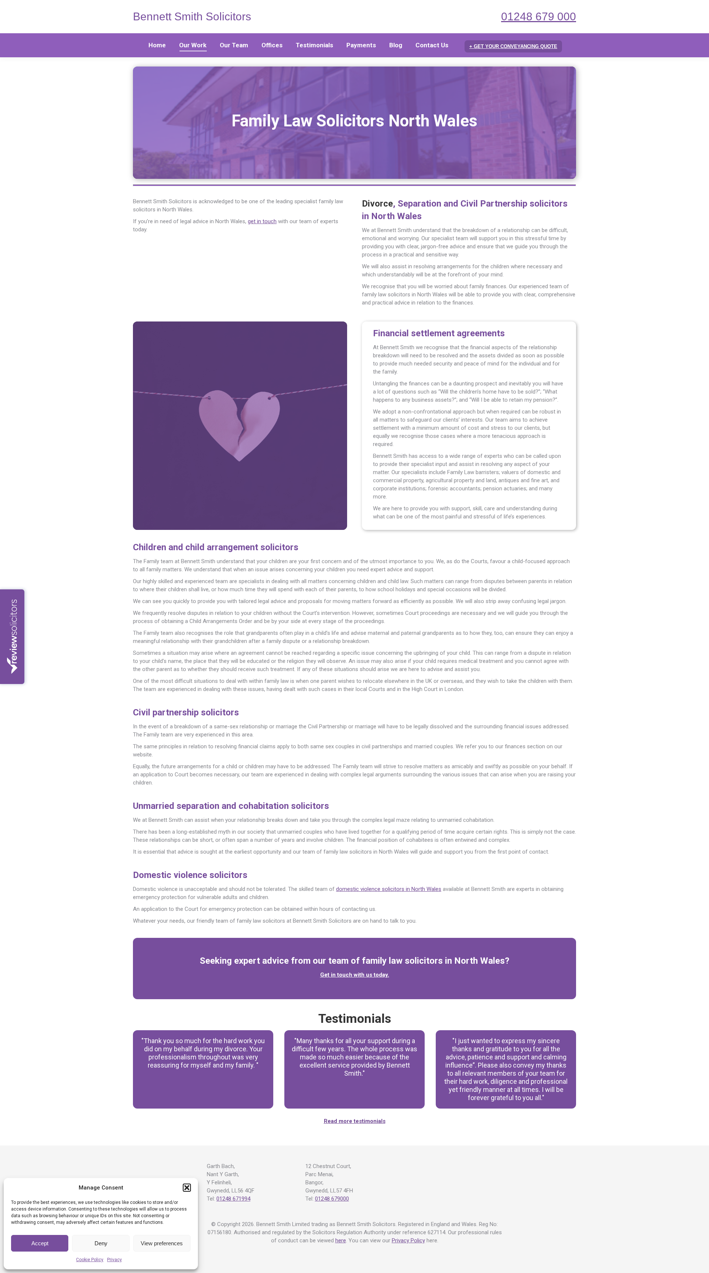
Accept (39, 1243)
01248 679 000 (538, 16)
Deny (101, 1243)
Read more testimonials (355, 1121)
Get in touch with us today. (354, 974)
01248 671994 (233, 1198)
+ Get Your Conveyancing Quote (513, 46)
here (340, 1240)
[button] (187, 1187)
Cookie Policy (89, 1259)
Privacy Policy (408, 1240)
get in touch (262, 221)
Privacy (114, 1259)
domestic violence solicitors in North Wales (388, 889)
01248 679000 (332, 1198)
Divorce (377, 203)
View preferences (162, 1243)
